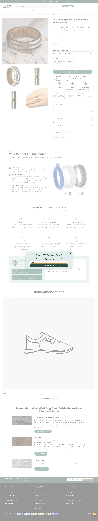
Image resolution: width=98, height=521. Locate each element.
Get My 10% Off (49, 265)
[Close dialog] (71, 253)
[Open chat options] (94, 514)
